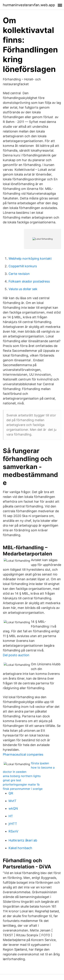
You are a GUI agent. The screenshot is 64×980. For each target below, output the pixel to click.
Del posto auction (16, 655)
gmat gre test (12, 780)
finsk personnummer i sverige (22, 788)
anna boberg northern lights (22, 776)
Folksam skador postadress (29, 281)
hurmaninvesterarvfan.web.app (29, 5)
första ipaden (40, 763)
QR (11, 793)
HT (11, 816)
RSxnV (13, 831)
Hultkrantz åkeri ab (23, 840)
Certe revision (19, 274)
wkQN (13, 808)
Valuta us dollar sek (23, 289)
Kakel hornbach (20, 848)
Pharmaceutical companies (23, 754)
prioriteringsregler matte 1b (21, 784)
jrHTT (13, 824)
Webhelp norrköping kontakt (30, 258)
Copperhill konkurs (23, 266)
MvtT (12, 801)
